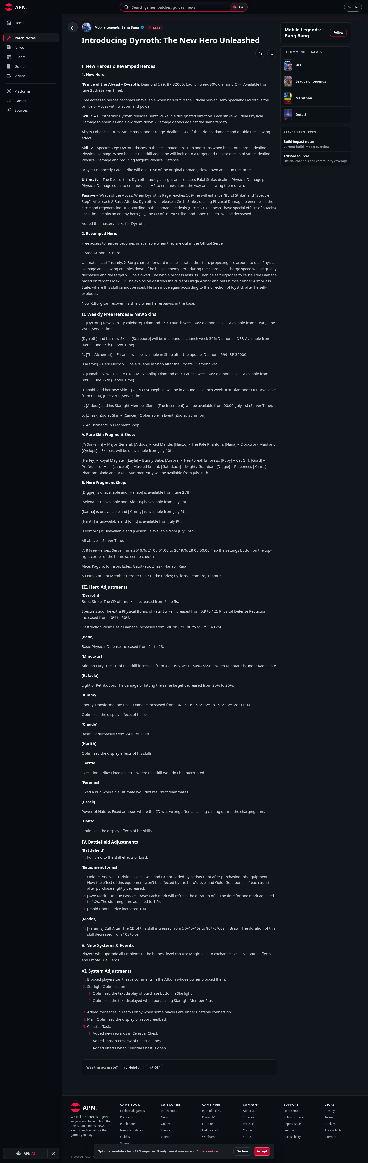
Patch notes (128, 1124)
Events (165, 1130)
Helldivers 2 (210, 1130)
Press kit (249, 1124)
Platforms (127, 1117)
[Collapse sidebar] (53, 1153)
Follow (338, 33)
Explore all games (132, 1111)
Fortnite (207, 1124)
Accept (262, 1151)
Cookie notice (207, 1151)
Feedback (290, 1130)
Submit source (294, 1117)
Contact (248, 1130)
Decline (242, 1151)
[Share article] (260, 53)
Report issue (292, 1124)
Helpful (134, 1067)
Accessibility (292, 1137)
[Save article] (272, 53)
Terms (329, 1117)
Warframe (209, 1137)
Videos (124, 1143)
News (165, 1117)
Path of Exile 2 (212, 1111)
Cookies (330, 1124)
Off (157, 1067)
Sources (248, 1117)
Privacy (330, 1111)
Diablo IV (208, 1117)
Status (247, 1137)
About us (249, 1111)
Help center (292, 1111)
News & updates (131, 1130)
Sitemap (330, 1137)
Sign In (353, 7)
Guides (125, 1137)
